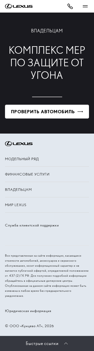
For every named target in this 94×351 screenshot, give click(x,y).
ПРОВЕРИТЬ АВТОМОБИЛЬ (43, 111)
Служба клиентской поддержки (32, 225)
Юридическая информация (28, 311)
